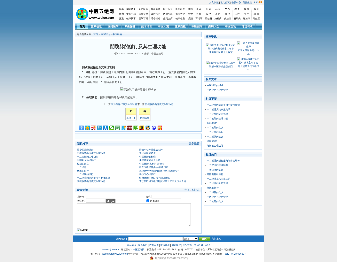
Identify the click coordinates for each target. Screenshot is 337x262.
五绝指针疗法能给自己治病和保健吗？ (159, 170)
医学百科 (143, 18)
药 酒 (208, 9)
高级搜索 (216, 238)
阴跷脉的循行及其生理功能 (91, 181)
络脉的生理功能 (215, 145)
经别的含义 (83, 163)
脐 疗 (237, 13)
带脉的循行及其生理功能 (124, 104)
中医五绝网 (139, 249)
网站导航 (176, 245)
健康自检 (180, 26)
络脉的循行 (83, 170)
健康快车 (131, 18)
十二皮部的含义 (215, 127)
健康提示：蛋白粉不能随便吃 (154, 177)
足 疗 (218, 13)
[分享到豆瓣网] (117, 128)
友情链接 (165, 245)
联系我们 (142, 245)
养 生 (256, 9)
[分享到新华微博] (123, 128)
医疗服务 (168, 9)
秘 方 (246, 9)
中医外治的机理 (147, 156)
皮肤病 (227, 18)
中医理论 (230, 26)
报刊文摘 (168, 18)
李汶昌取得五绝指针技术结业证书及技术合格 (162, 181)
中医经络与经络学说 (217, 90)
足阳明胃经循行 (215, 174)
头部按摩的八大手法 (149, 160)
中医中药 (131, 13)
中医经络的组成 (215, 85)
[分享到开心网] (160, 128)
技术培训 (146, 26)
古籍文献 (143, 13)
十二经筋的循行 (85, 174)
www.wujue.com (110, 249)
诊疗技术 (155, 13)
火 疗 (198, 13)
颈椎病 (246, 18)
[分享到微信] (111, 128)
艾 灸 (227, 9)
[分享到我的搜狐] (141, 128)
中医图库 (197, 26)
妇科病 (218, 18)
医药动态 (180, 9)
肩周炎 (237, 18)
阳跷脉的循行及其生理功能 (159, 104)
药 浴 (218, 9)
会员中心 (236, 2)
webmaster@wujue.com (115, 253)
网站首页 (131, 9)
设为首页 (225, 2)
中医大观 (163, 26)
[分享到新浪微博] (93, 128)
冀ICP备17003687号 (236, 253)
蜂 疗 (227, 13)
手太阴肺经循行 (215, 169)
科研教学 (155, 9)
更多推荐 (194, 143)
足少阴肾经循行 (85, 149)
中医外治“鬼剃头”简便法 (151, 163)
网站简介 (131, 245)
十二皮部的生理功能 (87, 156)
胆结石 (208, 18)
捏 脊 (237, 9)
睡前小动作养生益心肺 (151, 149)
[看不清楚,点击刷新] (110, 201)
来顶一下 (131, 118)
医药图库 (168, 13)
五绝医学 (143, 9)
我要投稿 (247, 2)
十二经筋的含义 (215, 136)
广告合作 (154, 245)
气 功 (246, 13)
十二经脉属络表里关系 (218, 109)
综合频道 (155, 18)
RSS (256, 2)
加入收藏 (214, 2)
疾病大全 (180, 13)
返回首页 (144, 118)
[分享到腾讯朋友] (135, 128)
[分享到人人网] (105, 128)
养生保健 (129, 26)
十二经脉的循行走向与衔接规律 (93, 177)
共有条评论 (192, 189)
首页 (82, 26)
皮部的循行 (213, 123)
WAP (207, 245)
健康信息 (180, 18)
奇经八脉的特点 (147, 153)
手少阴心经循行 (147, 174)
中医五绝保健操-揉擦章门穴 (153, 167)
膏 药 (198, 9)
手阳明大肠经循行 (86, 160)
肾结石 (198, 18)
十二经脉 (81, 167)
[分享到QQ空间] (87, 128)
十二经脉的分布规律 (217, 114)
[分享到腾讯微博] (99, 128)
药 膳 (256, 13)
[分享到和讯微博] (129, 128)
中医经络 (117, 34)
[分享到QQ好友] (147, 128)
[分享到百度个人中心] (154, 128)
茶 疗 (208, 13)
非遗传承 (247, 26)
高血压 (256, 18)
